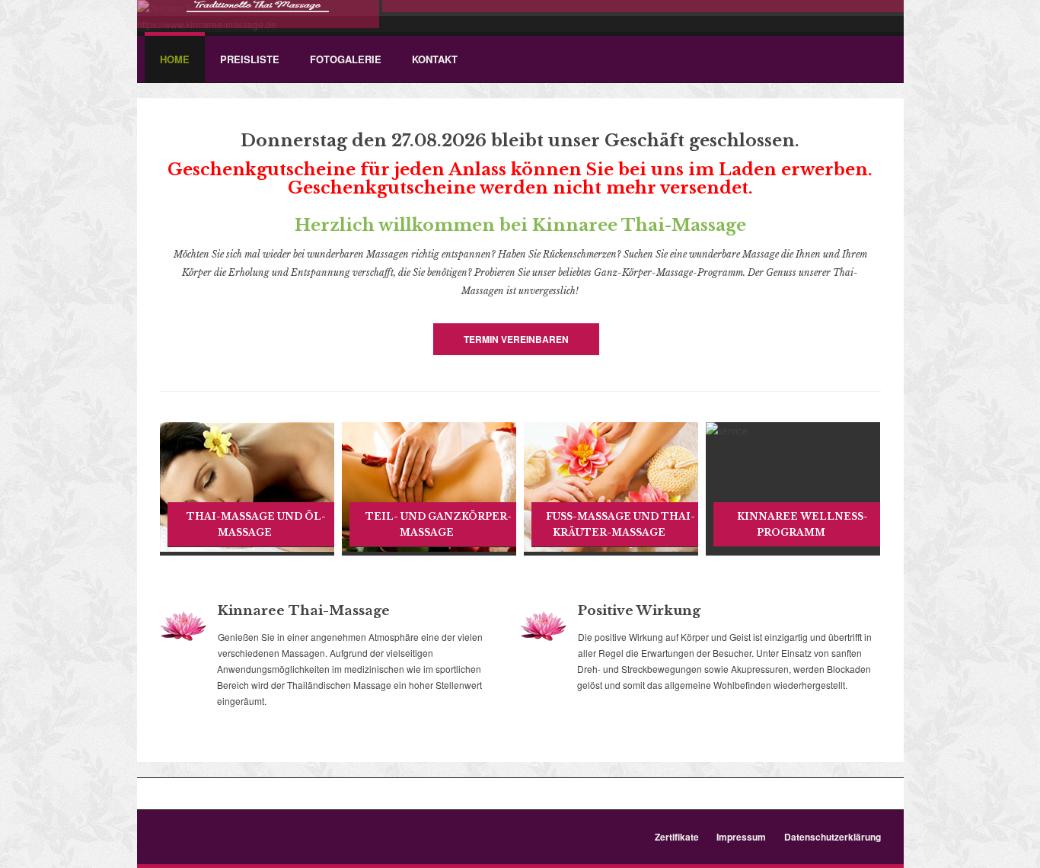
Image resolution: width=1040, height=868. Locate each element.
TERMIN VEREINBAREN (516, 339)
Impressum (741, 837)
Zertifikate (677, 837)
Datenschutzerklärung (832, 837)
